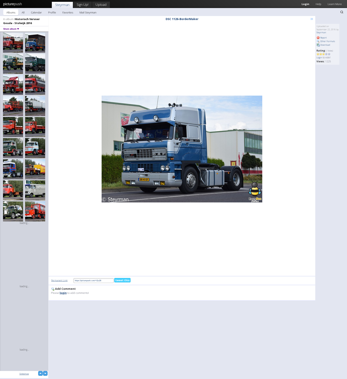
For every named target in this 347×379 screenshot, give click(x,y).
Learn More (335, 4)
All (23, 12)
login (63, 293)
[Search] (342, 12)
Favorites (67, 12)
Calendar (36, 12)
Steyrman (62, 4)
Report (323, 37)
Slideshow (24, 373)
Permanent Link (59, 280)
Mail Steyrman (88, 12)
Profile (52, 12)
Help (318, 4)
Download (325, 44)
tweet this (122, 280)
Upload (101, 4)
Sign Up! (82, 4)
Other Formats (327, 41)
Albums (10, 12)
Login (305, 4)
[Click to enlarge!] (182, 149)
